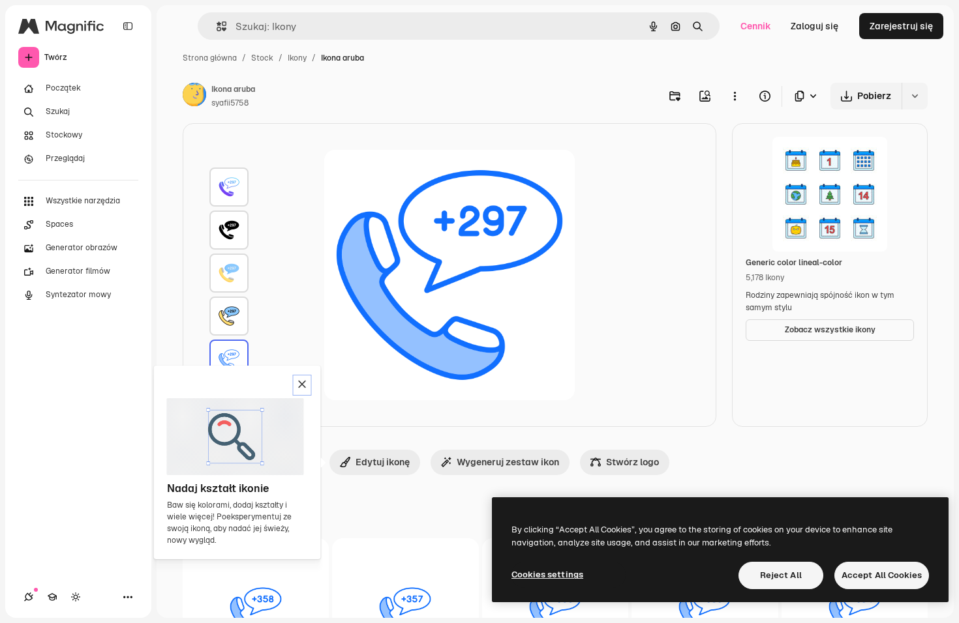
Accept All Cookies (882, 575)
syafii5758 (230, 103)
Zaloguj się (814, 26)
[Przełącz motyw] (75, 597)
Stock (262, 58)
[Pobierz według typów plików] (806, 96)
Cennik (755, 26)
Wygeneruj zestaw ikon (508, 462)
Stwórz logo (632, 462)
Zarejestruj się (901, 26)
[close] (302, 385)
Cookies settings (547, 574)
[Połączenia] (28, 597)
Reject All (781, 575)
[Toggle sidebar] (127, 26)
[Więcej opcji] (735, 96)
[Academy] (52, 597)
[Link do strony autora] (194, 96)
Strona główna (210, 58)
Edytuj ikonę (383, 462)
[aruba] (229, 187)
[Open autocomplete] (216, 26)
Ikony (297, 58)
